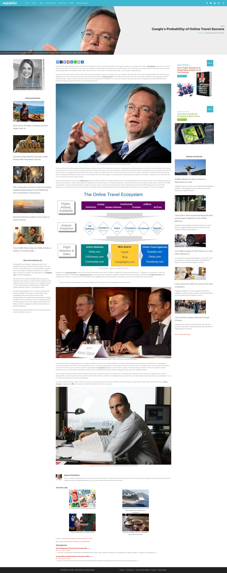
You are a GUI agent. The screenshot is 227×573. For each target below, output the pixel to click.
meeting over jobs (85, 274)
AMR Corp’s (84, 180)
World (222, 26)
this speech (101, 367)
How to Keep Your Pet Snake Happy (82, 532)
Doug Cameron (108, 76)
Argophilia (11, 3)
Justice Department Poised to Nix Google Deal (74, 541)
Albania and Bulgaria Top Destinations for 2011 (77, 538)
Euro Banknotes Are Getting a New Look (82, 508)
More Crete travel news (182, 334)
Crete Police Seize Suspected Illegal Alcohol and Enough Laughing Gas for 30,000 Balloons (194, 218)
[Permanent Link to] (82, 498)
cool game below (71, 272)
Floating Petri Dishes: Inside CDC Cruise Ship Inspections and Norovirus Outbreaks (136, 510)
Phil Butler (200, 33)
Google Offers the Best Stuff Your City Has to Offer (72, 556)
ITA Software (151, 66)
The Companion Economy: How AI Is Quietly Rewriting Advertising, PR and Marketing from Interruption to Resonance (32, 190)
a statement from (155, 274)
